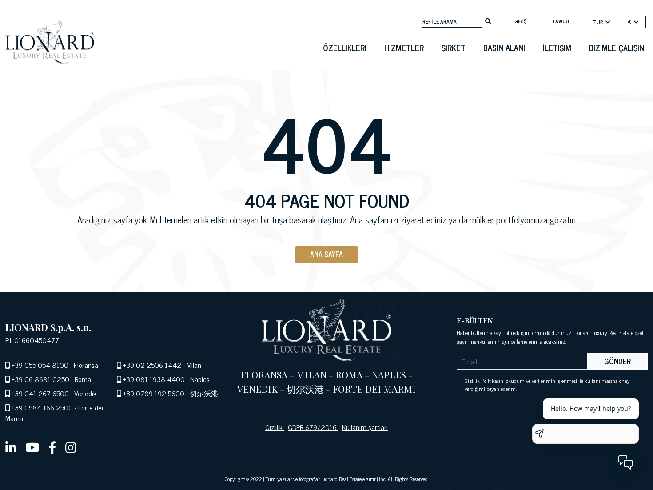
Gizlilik (274, 427)
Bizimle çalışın (616, 47)
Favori (561, 20)
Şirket (454, 47)
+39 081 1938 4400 (154, 379)
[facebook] (52, 447)
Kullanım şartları (365, 427)
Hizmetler (404, 47)
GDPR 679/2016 (313, 427)
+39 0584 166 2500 (42, 407)
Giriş (520, 20)
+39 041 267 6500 (40, 393)
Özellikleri (344, 47)
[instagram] (70, 447)
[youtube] (32, 447)
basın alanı (504, 47)
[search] (488, 20)
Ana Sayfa (326, 254)
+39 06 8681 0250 (40, 379)
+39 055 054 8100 (40, 364)
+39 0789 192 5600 (153, 393)
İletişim (557, 47)
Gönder (617, 361)
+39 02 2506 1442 (152, 364)
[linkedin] (10, 447)
